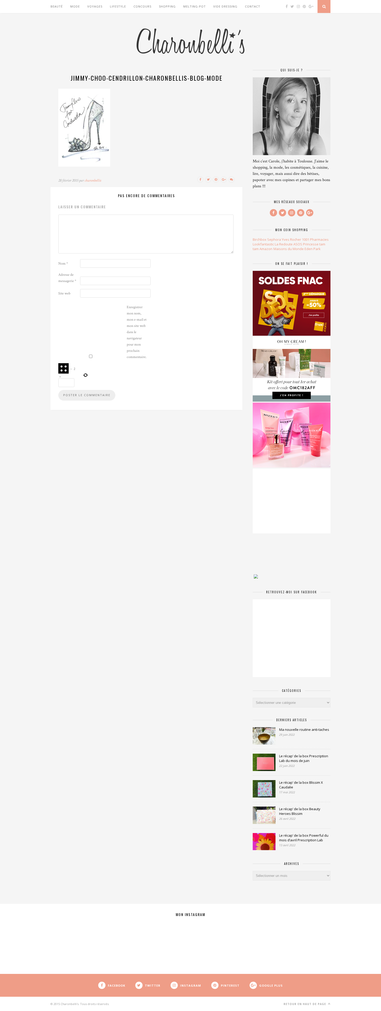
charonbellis (92, 180)
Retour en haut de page (305, 1004)
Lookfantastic (263, 244)
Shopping (167, 6)
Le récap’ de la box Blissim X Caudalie (301, 784)
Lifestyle (118, 6)
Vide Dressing (225, 6)
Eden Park (313, 248)
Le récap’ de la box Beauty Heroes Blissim (299, 811)
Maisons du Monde (288, 248)
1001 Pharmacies (315, 239)
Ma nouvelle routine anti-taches (304, 729)
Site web (64, 293)
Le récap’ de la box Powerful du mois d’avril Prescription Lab (303, 837)
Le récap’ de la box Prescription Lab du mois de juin (303, 758)
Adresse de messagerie (67, 277)
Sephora (274, 239)
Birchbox (259, 239)
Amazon (265, 248)
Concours (142, 6)
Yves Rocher (291, 239)
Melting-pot (194, 6)
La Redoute (284, 244)
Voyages (94, 6)
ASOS (297, 244)
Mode (75, 6)
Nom (63, 263)
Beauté (57, 6)
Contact (252, 6)
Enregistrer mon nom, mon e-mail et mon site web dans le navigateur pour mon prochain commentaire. (136, 332)
